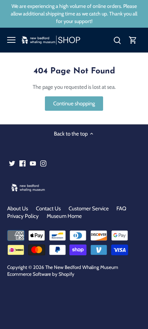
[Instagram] (43, 163)
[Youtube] (33, 163)
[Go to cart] (133, 40)
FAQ (121, 208)
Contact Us (48, 208)
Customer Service (89, 208)
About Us (17, 208)
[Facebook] (22, 163)
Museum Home (64, 216)
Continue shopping (74, 103)
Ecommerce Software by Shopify (40, 274)
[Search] (117, 40)
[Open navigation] (11, 40)
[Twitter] (12, 163)
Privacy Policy (23, 216)
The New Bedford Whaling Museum (81, 267)
